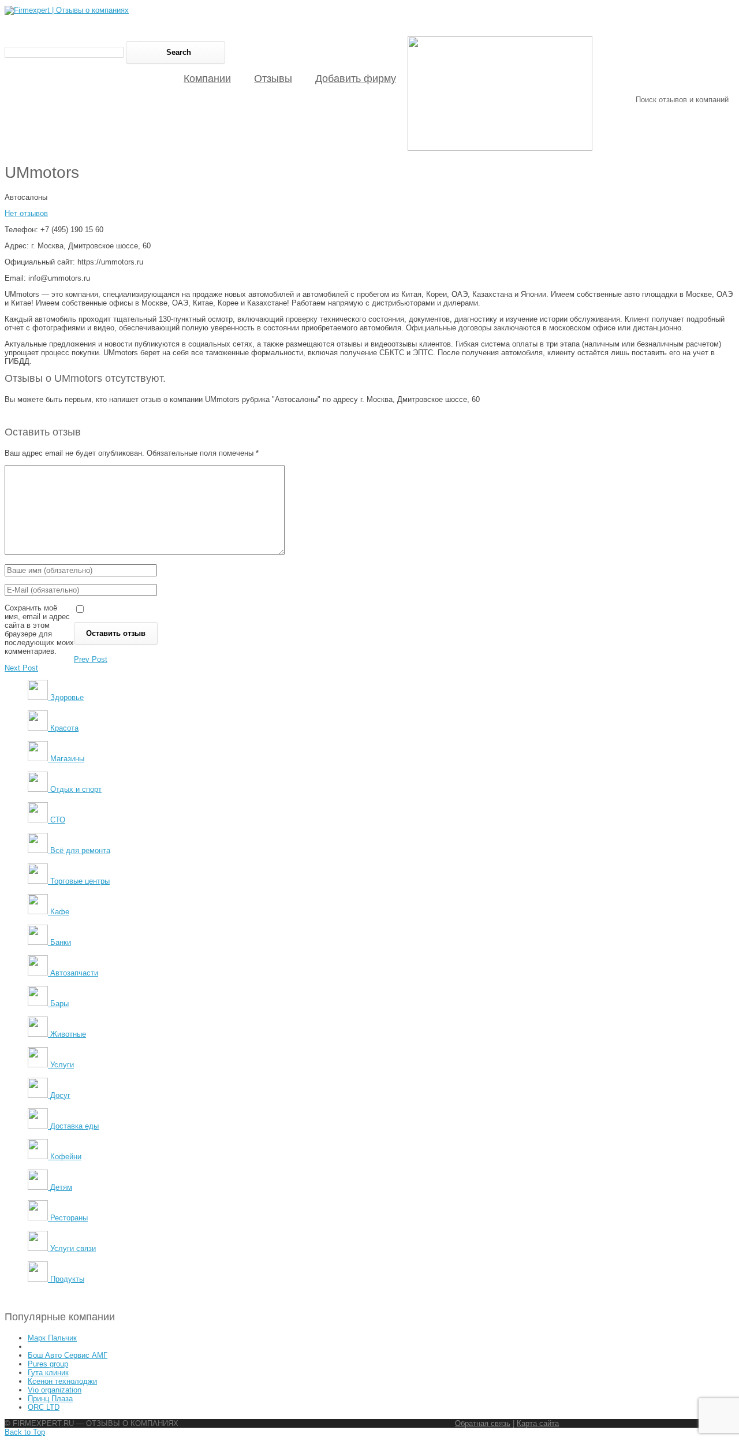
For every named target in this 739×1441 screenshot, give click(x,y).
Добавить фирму (355, 78)
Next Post (21, 668)
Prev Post (90, 659)
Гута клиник (48, 1372)
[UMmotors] (500, 148)
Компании (207, 78)
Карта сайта (538, 1423)
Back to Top (25, 1432)
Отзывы (273, 78)
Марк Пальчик (52, 1338)
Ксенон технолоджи (62, 1381)
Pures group (48, 1364)
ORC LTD (43, 1407)
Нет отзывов (26, 213)
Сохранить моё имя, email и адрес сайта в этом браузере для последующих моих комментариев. (39, 630)
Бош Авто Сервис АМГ (67, 1355)
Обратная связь (482, 1423)
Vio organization (54, 1390)
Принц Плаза (50, 1398)
